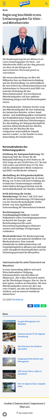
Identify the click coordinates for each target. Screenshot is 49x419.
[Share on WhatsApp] (43, 305)
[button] (3, 3)
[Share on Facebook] (30, 305)
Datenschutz (22, 403)
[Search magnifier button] (46, 4)
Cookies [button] (8, 403)
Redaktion (18, 299)
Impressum (37, 403)
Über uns (25, 406)
